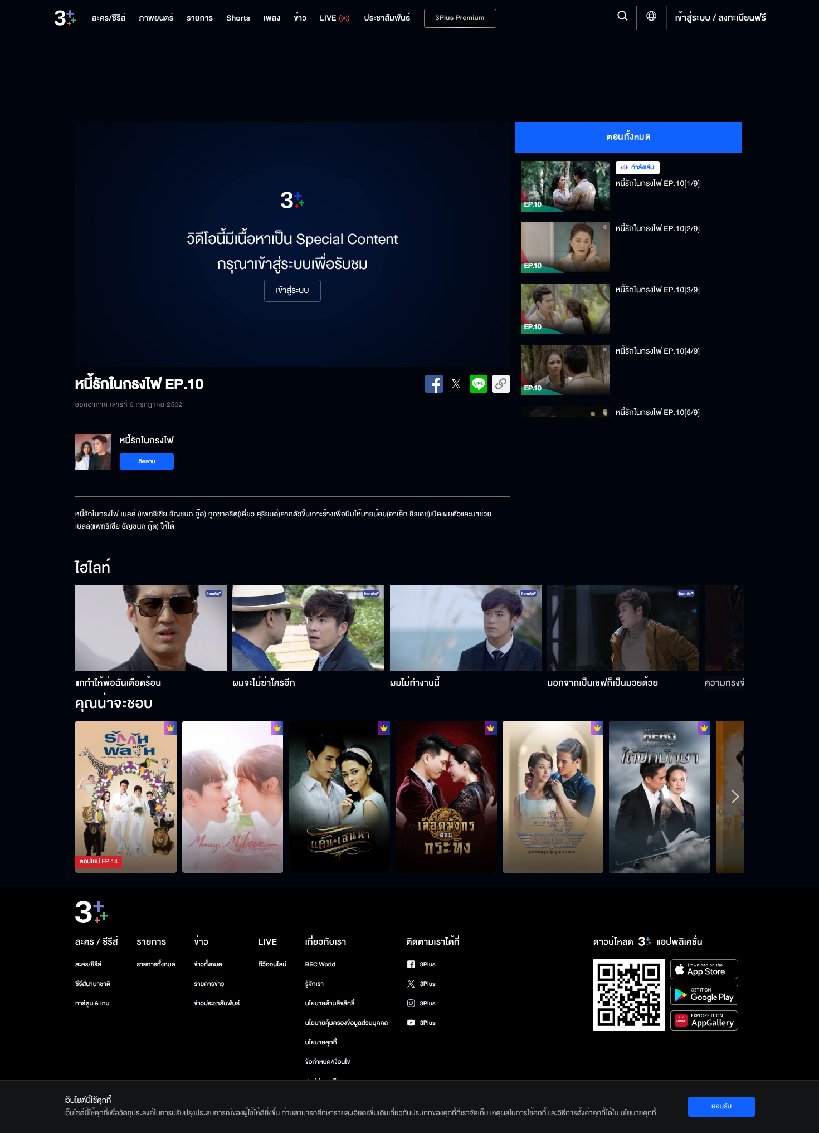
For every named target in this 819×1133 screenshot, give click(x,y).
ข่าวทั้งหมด (208, 964)
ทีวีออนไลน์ (272, 964)
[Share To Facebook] (434, 384)
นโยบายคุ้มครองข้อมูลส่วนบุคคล (346, 1023)
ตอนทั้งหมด (629, 137)
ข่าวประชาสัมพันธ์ (217, 1003)
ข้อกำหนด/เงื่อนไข (327, 1062)
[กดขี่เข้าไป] (553, 796)
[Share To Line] (479, 384)
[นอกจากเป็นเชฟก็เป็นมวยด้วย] (623, 628)
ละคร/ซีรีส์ (88, 964)
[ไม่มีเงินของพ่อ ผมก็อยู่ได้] (233, 796)
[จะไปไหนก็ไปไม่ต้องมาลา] (339, 796)
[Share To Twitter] (456, 384)
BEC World (320, 964)
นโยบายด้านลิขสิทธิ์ (330, 1003)
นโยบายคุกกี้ (321, 1042)
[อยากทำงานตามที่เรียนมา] (126, 796)
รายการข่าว (209, 984)
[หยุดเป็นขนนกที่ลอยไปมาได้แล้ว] (659, 796)
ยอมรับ (721, 1106)
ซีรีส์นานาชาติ (92, 984)
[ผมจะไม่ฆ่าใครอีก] (308, 628)
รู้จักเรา (314, 984)
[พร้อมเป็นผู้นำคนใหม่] (446, 796)
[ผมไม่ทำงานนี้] (466, 628)
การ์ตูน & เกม (92, 1003)
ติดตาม (146, 461)
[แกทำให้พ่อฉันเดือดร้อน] (151, 628)
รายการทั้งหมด (155, 964)
